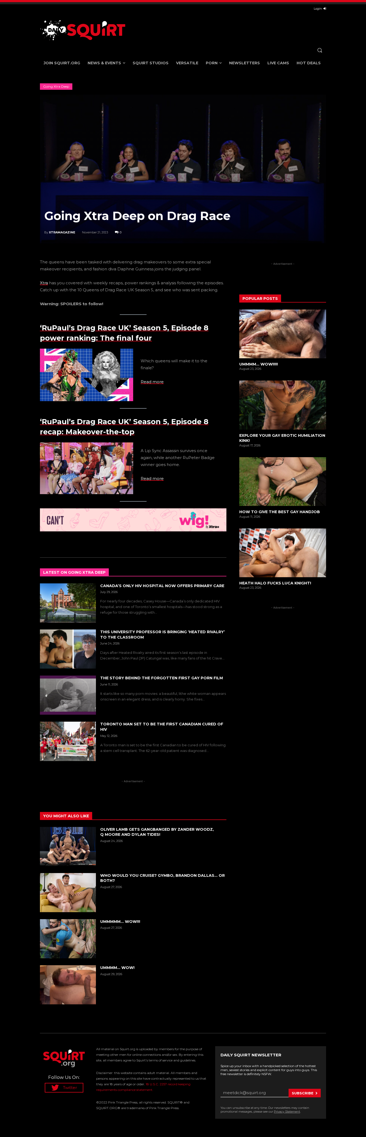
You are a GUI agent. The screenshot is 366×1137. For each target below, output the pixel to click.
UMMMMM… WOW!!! (120, 921)
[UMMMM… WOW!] (68, 984)
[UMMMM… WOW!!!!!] (282, 334)
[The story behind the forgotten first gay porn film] (68, 695)
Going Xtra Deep (56, 86)
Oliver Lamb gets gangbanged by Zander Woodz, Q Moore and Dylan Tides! (157, 832)
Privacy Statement (287, 1111)
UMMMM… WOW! (117, 967)
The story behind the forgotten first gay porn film (161, 678)
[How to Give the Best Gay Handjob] (282, 481)
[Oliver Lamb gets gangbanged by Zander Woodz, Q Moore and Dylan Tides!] (68, 846)
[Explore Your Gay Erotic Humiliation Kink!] (282, 405)
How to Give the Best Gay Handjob (279, 511)
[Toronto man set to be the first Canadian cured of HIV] (68, 741)
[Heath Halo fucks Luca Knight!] (282, 552)
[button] (319, 50)
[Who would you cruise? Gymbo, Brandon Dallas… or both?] (68, 892)
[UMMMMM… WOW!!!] (68, 938)
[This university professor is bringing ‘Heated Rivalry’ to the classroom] (68, 649)
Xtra (44, 282)
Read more (152, 381)
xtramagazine (62, 232)
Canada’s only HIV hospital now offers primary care (162, 585)
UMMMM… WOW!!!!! (258, 364)
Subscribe (302, 1093)
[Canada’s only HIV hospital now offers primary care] (68, 602)
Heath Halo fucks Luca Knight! (275, 583)
